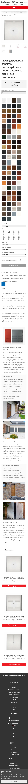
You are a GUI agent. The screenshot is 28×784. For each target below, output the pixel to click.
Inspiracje (14, 687)
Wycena (11, 12)
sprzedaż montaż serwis (6, 279)
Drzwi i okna (14, 749)
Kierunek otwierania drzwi (8, 252)
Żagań (7, 281)
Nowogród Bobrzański (14, 278)
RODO (14, 704)
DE (15, 726)
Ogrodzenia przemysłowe (14, 768)
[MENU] (14, 7)
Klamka (3, 228)
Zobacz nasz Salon (14, 680)
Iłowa (12, 276)
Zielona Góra (14, 281)
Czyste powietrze (14, 697)
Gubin (9, 276)
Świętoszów (14, 279)
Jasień (15, 276)
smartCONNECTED (14, 754)
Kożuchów (19, 276)
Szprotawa (19, 279)
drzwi (17, 275)
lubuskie (3, 278)
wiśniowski (3, 281)
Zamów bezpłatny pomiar (14, 692)
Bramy (14, 747)
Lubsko (22, 276)
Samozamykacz (5, 242)
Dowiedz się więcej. (5, 778)
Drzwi (19, 12)
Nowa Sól (7, 278)
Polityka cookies (14, 702)
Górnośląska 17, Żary (15, 723)
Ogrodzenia (14, 752)
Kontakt (14, 709)
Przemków (21, 278)
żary (10, 281)
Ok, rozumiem (14, 781)
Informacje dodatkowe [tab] (11, 284)
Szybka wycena (14, 682)
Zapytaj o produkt (14, 265)
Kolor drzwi (4, 97)
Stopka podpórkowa (7, 247)
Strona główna (6, 12)
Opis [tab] (3, 284)
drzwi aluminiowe (22, 275)
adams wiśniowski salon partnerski (16, 274)
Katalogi (14, 699)
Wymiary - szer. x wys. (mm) (7, 90)
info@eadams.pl (15, 720)
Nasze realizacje (14, 684)
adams (7, 274)
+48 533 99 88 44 (14, 718)
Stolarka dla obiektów (14, 765)
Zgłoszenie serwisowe (14, 694)
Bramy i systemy (14, 763)
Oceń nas (14, 707)
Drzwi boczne (11, 272)
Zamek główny (5, 224)
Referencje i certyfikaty (14, 689)
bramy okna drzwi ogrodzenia (10, 275)
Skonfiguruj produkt (15, 586)
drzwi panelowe (4, 276)
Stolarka (15, 12)
